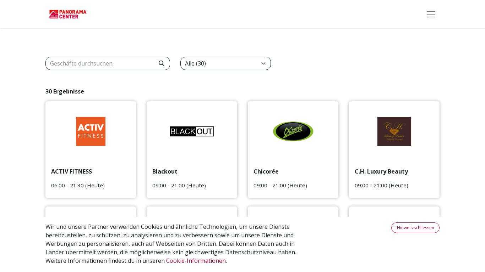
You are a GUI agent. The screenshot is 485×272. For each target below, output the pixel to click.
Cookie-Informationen (196, 261)
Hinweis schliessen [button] (415, 228)
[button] (387, 228)
